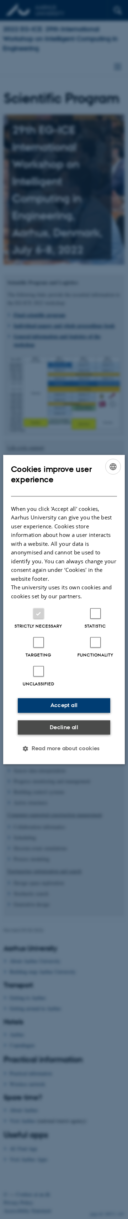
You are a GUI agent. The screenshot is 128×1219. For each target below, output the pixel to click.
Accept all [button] (64, 705)
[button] (64, 748)
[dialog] (64, 610)
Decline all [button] (64, 727)
